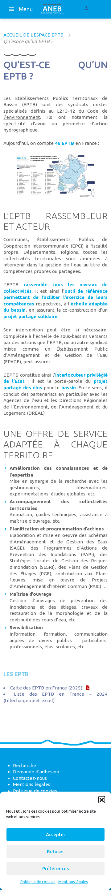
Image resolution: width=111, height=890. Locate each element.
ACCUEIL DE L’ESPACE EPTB (33, 34)
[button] (102, 799)
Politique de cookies (37, 882)
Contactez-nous (30, 778)
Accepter (55, 834)
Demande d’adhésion (36, 771)
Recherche (24, 765)
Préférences (55, 868)
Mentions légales (73, 882)
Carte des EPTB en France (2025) (46, 687)
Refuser (55, 851)
